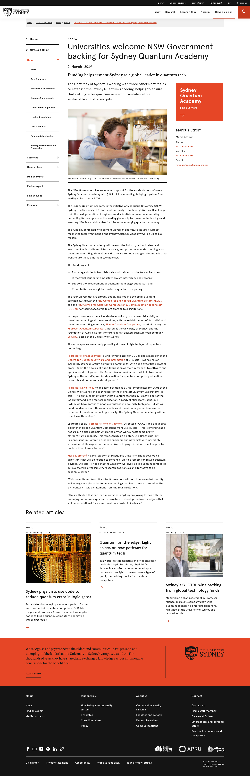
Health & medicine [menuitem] (41, 117)
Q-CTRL (72, 336)
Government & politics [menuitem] (43, 107)
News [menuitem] (30, 60)
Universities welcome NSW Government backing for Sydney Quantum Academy (115, 22)
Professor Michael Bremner (84, 355)
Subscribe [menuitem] (32, 157)
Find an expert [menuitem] (35, 186)
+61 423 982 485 (185, 155)
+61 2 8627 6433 (184, 146)
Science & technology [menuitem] (43, 136)
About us (205, 12)
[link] (161, 3)
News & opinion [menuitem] (39, 49)
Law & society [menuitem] (38, 126)
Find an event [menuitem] (34, 195)
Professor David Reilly (81, 387)
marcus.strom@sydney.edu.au (192, 165)
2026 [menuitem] (33, 69)
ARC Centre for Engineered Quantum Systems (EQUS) (130, 300)
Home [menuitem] (34, 39)
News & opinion (223, 12)
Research (170, 12)
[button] (244, 12)
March (67, 22)
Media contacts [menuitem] (35, 176)
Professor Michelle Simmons (105, 423)
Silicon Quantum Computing (123, 324)
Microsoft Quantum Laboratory (87, 328)
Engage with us (188, 12)
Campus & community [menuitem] (42, 98)
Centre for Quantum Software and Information (96, 359)
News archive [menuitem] (34, 167)
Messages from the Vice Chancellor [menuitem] (43, 147)
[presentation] (58, 575)
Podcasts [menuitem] (32, 205)
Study (158, 12)
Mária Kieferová (77, 455)
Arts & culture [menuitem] (38, 79)
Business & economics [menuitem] (43, 88)
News (58, 22)
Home (29, 22)
